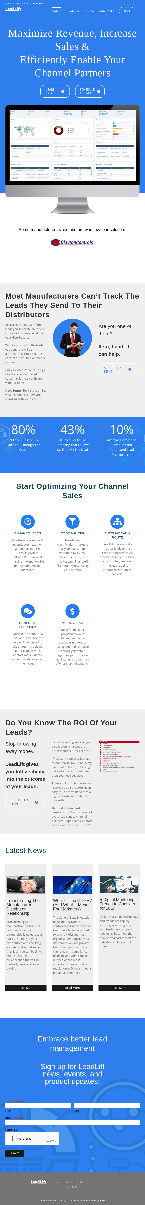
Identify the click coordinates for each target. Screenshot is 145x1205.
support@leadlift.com (33, 3)
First (8, 1111)
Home (57, 1182)
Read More (26, 988)
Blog (68, 1182)
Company (72, 1186)
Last (76, 1111)
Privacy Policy (98, 1200)
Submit (14, 1153)
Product (81, 1182)
